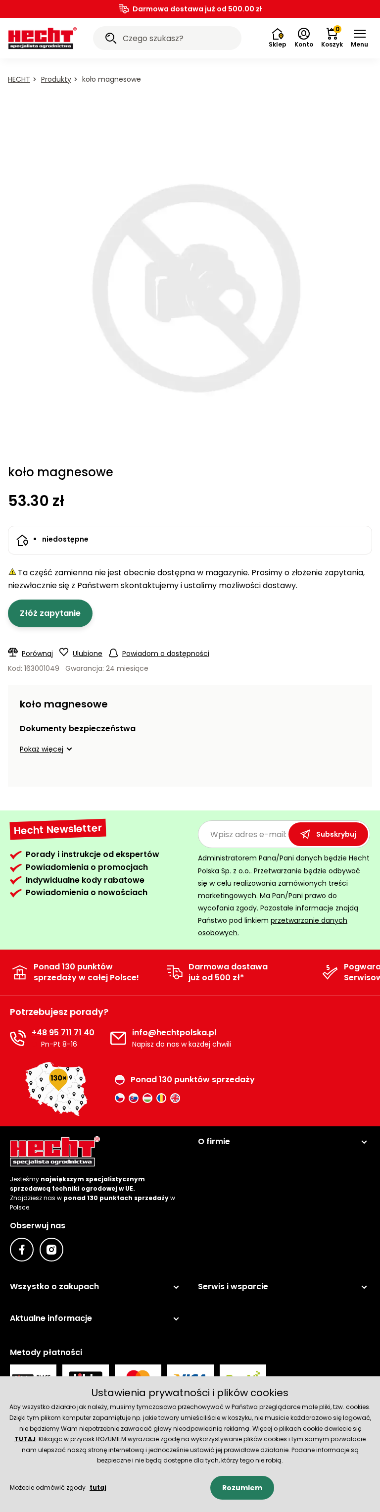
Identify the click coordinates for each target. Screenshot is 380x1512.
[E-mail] (118, 1038)
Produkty (56, 79)
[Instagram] (51, 1249)
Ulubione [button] (87, 653)
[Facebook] (22, 1249)
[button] (359, 38)
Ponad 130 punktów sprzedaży (193, 1079)
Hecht (19, 79)
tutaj (98, 1487)
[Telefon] (18, 1038)
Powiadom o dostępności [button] (165, 653)
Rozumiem (242, 1488)
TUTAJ (25, 1439)
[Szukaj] (111, 39)
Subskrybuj (336, 834)
